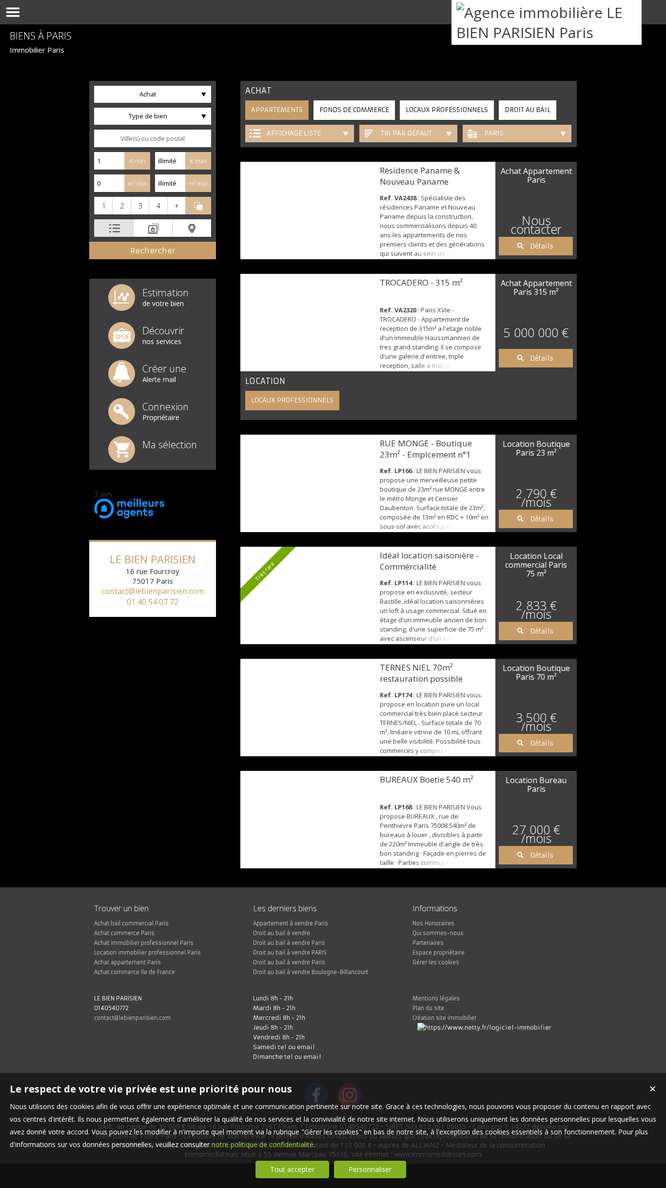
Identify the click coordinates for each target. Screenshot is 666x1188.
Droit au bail (527, 110)
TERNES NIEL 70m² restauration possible (421, 673)
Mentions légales (436, 998)
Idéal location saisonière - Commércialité (429, 561)
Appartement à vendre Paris (290, 923)
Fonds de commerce (354, 110)
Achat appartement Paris (127, 962)
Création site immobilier (444, 1018)
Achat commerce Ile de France (134, 972)
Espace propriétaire (438, 952)
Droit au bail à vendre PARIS (290, 952)
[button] (103, 205)
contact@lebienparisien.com (152, 591)
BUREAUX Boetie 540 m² (426, 779)
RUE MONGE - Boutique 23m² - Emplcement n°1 (426, 449)
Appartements (277, 110)
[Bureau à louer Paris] (307, 819)
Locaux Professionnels (447, 110)
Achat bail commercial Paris (131, 923)
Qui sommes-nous (438, 933)
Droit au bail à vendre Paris (289, 942)
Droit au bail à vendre (281, 933)
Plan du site (428, 1008)
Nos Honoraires (433, 923)
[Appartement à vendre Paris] (307, 210)
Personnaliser (370, 1169)
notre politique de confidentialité (262, 1144)
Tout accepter (292, 1169)
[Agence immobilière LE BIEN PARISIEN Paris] (546, 32)
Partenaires (428, 942)
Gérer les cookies (435, 962)
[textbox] (152, 138)
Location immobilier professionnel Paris (147, 952)
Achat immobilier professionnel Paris (144, 942)
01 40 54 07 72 (152, 601)
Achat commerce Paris (124, 933)
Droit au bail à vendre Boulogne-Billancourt (310, 972)
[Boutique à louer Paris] (307, 483)
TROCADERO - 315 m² (421, 282)
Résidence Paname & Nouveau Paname (420, 176)
